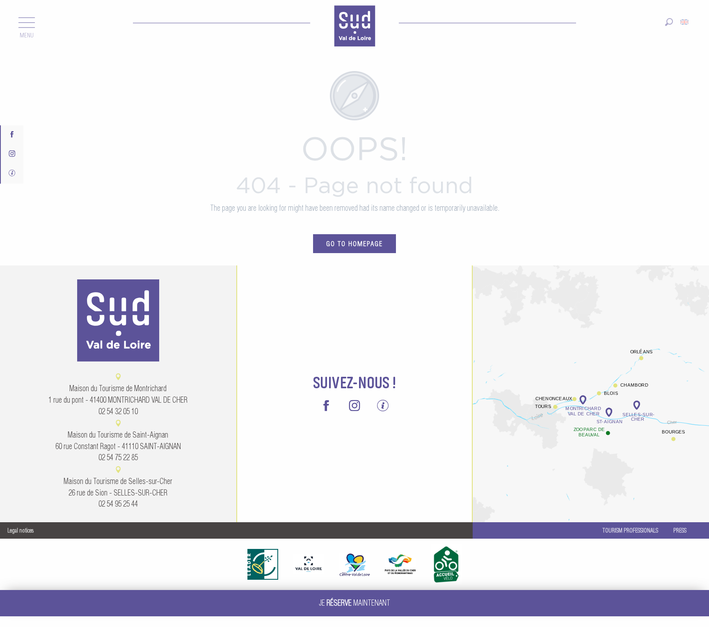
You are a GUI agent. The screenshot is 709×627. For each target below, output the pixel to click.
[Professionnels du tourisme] (12, 174)
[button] (669, 22)
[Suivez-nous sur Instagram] (12, 154)
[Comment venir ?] (591, 363)
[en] (685, 22)
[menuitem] (354, 27)
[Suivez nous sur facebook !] (12, 135)
